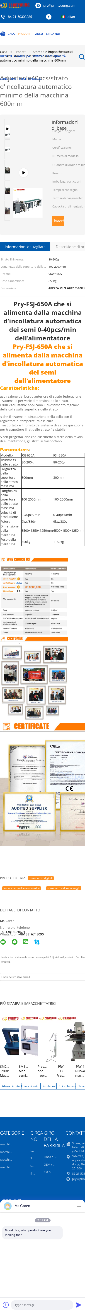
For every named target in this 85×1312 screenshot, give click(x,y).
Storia (34, 1158)
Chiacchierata (58, 220)
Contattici (8, 79)
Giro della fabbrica (15, 56)
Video (39, 34)
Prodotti (25, 34)
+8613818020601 (12, 932)
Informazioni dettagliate (25, 246)
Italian (70, 17)
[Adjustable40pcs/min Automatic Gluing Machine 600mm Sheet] (28, 175)
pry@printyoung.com (59, 5)
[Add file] (6, 1305)
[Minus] (78, 1206)
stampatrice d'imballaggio (63, 888)
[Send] (78, 1305)
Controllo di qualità (49, 56)
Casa (11, 34)
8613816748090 (32, 934)
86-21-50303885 (20, 17)
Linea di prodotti (55, 1157)
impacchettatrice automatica (21, 888)
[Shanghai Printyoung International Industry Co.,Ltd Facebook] (49, 17)
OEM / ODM (52, 1164)
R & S (47, 1172)
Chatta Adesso (30, 79)
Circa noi (53, 34)
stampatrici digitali (41, 878)
